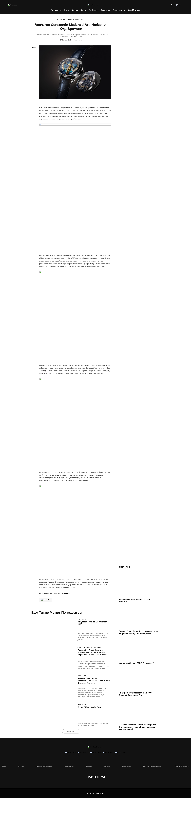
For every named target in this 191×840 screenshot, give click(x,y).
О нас (4, 766)
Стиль (83, 10)
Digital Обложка (134, 10)
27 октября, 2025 (65, 40)
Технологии (105, 10)
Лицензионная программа (44, 766)
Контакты (89, 766)
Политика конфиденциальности (153, 766)
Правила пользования (182, 766)
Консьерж (107, 766)
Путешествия (56, 10)
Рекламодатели (69, 766)
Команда (20, 766)
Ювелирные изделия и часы (74, 19)
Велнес (75, 10)
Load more (71, 731)
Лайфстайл (93, 10)
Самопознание (119, 10)
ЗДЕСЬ (67, 593)
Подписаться (126, 766)
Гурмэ (66, 10)
